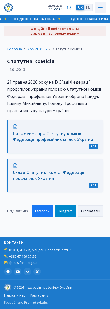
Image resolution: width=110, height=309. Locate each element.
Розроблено (26, 302)
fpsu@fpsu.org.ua (23, 263)
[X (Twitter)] (37, 271)
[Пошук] (69, 7)
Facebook (42, 211)
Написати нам (15, 295)
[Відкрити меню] (100, 7)
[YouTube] (17, 271)
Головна (14, 49)
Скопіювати (90, 211)
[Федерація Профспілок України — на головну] (8, 7)
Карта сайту (39, 295)
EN (88, 7)
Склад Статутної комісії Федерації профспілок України (48, 175)
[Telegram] (27, 271)
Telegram (65, 211)
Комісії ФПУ (37, 49)
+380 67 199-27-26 (22, 256)
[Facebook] (8, 271)
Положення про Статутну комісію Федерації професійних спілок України (53, 136)
